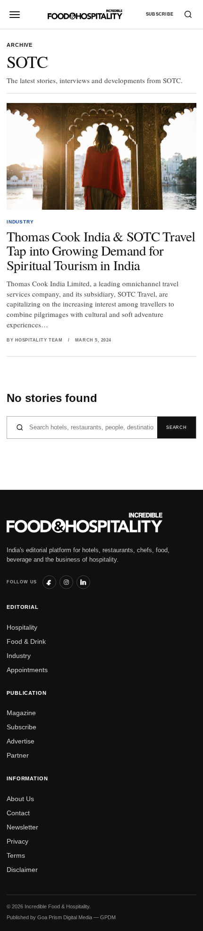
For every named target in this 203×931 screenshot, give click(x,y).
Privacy (17, 841)
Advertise (20, 741)
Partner (18, 755)
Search (176, 427)
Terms (16, 855)
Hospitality (22, 627)
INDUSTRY (20, 221)
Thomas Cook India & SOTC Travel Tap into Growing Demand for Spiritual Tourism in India (101, 250)
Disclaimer (22, 869)
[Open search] (187, 14)
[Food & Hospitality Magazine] (85, 14)
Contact (18, 813)
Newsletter (22, 827)
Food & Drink (26, 641)
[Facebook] (49, 582)
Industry (19, 655)
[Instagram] (66, 582)
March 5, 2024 (93, 340)
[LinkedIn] (83, 582)
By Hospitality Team (34, 340)
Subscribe (160, 14)
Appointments (27, 670)
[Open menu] (15, 14)
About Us (20, 799)
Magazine (21, 713)
